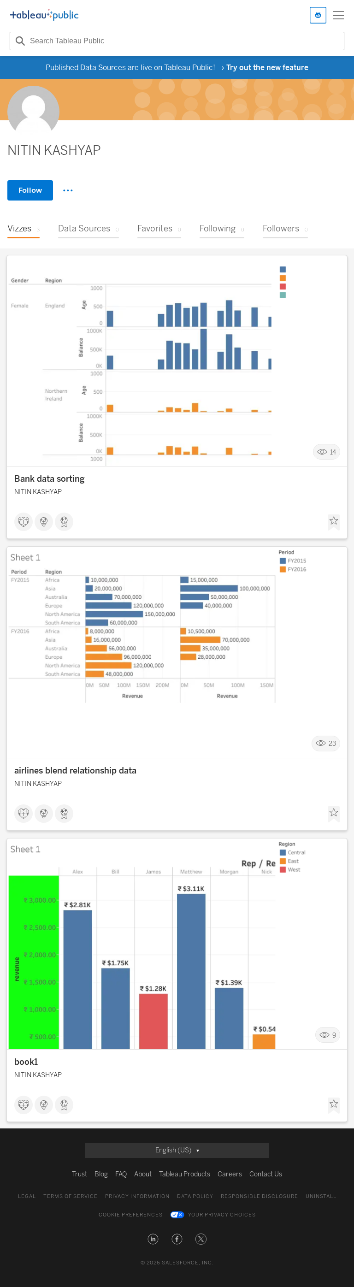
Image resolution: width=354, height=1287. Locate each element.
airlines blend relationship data (75, 771)
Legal (27, 1196)
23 (332, 744)
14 (333, 452)
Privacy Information (137, 1196)
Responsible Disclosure (259, 1196)
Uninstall (321, 1196)
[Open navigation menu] (338, 15)
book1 (26, 1062)
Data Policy (195, 1196)
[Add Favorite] (334, 522)
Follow (30, 190)
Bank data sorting (49, 479)
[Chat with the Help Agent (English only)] (318, 15)
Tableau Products (184, 1174)
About (143, 1174)
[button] (153, 1239)
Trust (79, 1174)
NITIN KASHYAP (38, 492)
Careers (230, 1174)
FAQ (121, 1174)
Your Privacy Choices (222, 1215)
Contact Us (265, 1174)
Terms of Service (70, 1196)
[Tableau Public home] (44, 15)
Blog (101, 1174)
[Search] (19, 41)
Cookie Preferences (131, 1215)
